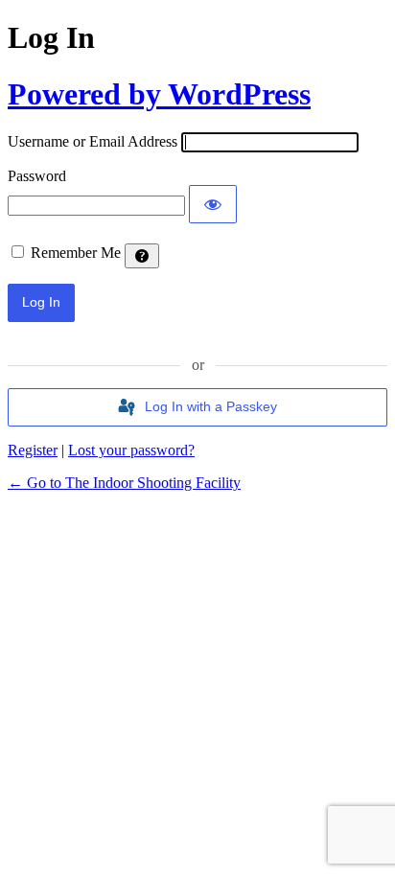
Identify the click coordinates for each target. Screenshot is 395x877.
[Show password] (213, 204)
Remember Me (76, 252)
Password (37, 176)
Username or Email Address (92, 141)
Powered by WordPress (159, 94)
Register (33, 450)
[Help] (142, 255)
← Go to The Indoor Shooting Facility (124, 482)
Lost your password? (131, 450)
